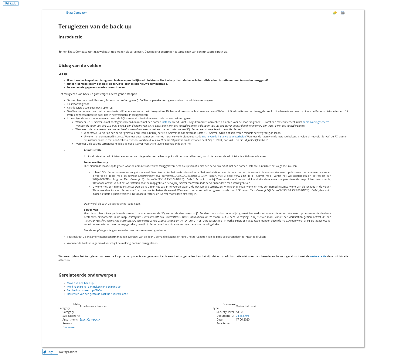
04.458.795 (242, 316)
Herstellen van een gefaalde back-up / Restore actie (97, 294)
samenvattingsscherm (316, 122)
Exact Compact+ (76, 12)
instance (167, 122)
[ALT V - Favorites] (335, 12)
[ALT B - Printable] (342, 12)
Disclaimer (68, 327)
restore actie (318, 256)
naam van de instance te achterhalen (224, 136)
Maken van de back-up (80, 283)
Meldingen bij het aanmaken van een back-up (93, 286)
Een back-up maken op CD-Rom (85, 290)
